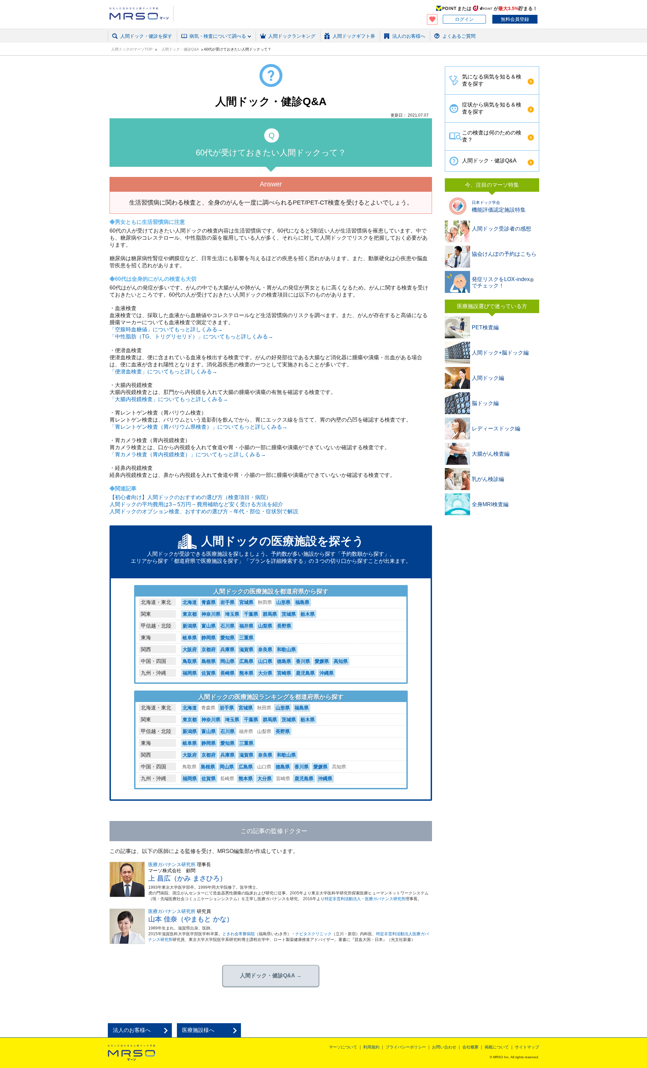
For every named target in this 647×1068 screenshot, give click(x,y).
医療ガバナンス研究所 (171, 864)
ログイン (464, 19)
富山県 (209, 626)
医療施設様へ (198, 1030)
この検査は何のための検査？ (491, 136)
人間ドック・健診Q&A (180, 49)
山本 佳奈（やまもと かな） (190, 919)
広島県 (246, 661)
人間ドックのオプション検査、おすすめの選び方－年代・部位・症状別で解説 (204, 511)
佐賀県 (209, 673)
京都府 (209, 649)
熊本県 (246, 673)
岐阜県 (190, 637)
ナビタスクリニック (313, 934)
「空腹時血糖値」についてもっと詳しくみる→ (166, 329)
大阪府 (190, 649)
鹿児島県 (305, 673)
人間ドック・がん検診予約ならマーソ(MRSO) (142, 14)
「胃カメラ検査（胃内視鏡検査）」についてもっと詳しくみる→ (188, 454)
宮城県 (246, 602)
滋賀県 (246, 649)
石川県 (227, 626)
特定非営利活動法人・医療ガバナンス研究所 (365, 898)
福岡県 (190, 673)
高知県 (341, 661)
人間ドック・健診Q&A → (271, 975)
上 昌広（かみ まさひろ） (187, 878)
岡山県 (227, 661)
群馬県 (270, 614)
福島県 (302, 602)
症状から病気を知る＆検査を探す (491, 108)
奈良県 (265, 649)
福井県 (246, 626)
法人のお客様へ (132, 1030)
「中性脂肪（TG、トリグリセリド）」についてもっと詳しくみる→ (191, 336)
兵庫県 (227, 649)
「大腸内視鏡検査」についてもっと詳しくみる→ (169, 399)
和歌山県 (286, 649)
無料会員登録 (515, 19)
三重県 (246, 637)
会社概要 (470, 1047)
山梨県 (265, 626)
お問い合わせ (444, 1047)
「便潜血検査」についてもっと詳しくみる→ (163, 371)
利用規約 (371, 1047)
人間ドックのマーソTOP (132, 49)
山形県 (283, 602)
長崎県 (227, 673)
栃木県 (308, 614)
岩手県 (227, 602)
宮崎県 (284, 673)
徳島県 (284, 661)
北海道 (190, 602)
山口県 (265, 661)
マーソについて (343, 1047)
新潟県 (190, 626)
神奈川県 (211, 614)
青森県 (209, 602)
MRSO (131, 1052)
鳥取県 (190, 661)
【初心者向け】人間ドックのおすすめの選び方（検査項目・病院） (190, 497)
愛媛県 (322, 661)
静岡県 (209, 637)
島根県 (209, 661)
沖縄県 (326, 673)
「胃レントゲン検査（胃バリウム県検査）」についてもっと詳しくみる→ (198, 427)
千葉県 (251, 614)
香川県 (303, 661)
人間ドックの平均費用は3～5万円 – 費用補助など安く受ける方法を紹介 (196, 504)
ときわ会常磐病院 (238, 934)
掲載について (497, 1047)
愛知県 (227, 637)
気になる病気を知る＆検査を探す (491, 80)
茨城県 (289, 614)
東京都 (190, 614)
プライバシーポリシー (406, 1047)
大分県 (265, 673)
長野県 (284, 626)
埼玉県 (232, 614)
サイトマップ (527, 1047)
